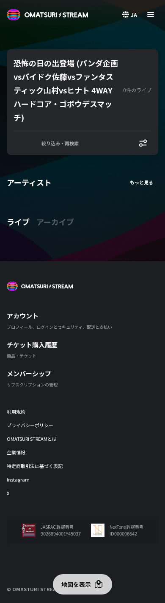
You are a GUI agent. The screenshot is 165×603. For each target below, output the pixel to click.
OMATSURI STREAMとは (32, 438)
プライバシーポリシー (30, 425)
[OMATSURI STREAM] (47, 14)
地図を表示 (76, 584)
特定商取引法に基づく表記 (35, 465)
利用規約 (16, 411)
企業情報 (16, 452)
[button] (67, 90)
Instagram (18, 479)
